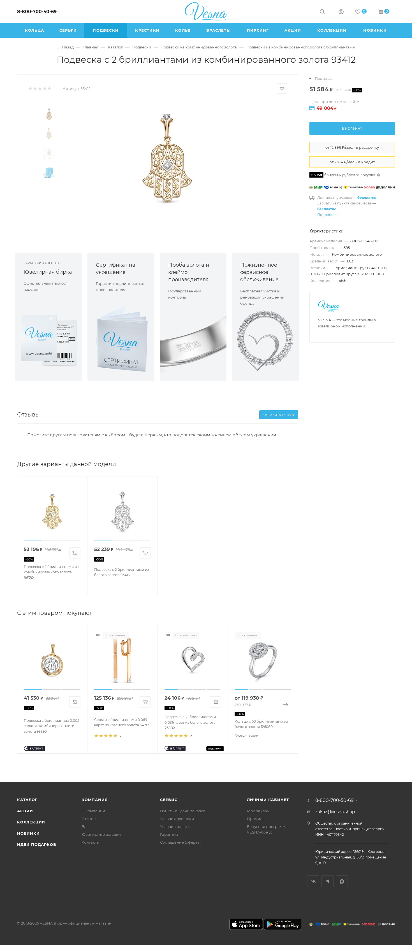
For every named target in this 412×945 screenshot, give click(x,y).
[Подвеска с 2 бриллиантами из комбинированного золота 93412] (167, 158)
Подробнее (327, 215)
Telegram (327, 881)
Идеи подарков (36, 844)
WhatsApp (342, 881)
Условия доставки (177, 818)
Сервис (168, 799)
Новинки (28, 833)
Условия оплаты (175, 826)
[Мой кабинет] (341, 12)
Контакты (90, 842)
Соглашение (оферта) (180, 842)
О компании (93, 811)
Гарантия (169, 834)
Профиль (255, 818)
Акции (25, 811)
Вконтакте (313, 881)
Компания (95, 799)
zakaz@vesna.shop (335, 811)
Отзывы (89, 818)
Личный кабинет (268, 799)
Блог (86, 826)
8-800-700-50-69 (37, 11)
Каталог (27, 799)
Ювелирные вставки (101, 834)
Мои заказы (258, 811)
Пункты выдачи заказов (182, 811)
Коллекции (31, 822)
